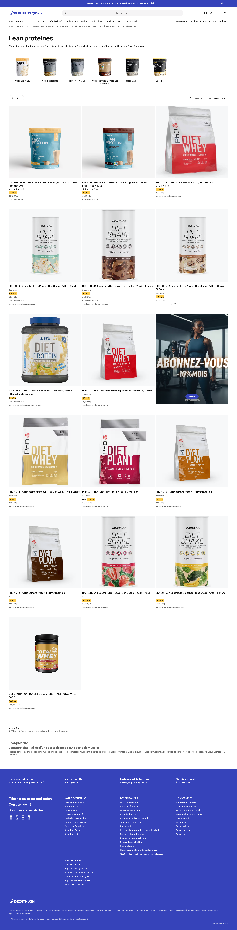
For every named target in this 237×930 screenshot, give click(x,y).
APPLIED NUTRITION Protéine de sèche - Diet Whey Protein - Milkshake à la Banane (41, 392)
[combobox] (218, 98)
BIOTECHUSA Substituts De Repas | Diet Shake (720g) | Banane (190, 592)
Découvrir (192, 397)
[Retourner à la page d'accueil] (26, 13)
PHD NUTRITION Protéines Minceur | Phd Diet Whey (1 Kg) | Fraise (117, 390)
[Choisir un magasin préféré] (205, 13)
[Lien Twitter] (17, 817)
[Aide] (211, 13)
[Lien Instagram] (29, 817)
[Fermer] (226, 3)
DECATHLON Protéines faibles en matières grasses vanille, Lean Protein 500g (44, 184)
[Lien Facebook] (11, 817)
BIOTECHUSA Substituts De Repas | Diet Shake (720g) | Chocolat (118, 286)
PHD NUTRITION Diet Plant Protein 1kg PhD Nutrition (110, 491)
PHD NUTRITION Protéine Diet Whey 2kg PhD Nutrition (185, 182)
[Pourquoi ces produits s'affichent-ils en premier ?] (191, 98)
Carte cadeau (220, 21)
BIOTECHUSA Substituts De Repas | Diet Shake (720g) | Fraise (116, 592)
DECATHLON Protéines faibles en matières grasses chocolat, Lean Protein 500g (116, 184)
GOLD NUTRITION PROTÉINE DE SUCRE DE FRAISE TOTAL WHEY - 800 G (43, 696)
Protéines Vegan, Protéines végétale (104, 82)
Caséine (160, 81)
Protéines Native (77, 81)
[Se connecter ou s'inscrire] (218, 13)
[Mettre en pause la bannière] (221, 3)
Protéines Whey (22, 81)
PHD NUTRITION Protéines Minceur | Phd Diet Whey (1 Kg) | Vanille (44, 491)
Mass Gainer (132, 81)
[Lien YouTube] (23, 817)
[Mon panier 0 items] (225, 13)
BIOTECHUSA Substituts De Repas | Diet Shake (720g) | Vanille (43, 286)
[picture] (45, 142)
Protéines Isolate (49, 81)
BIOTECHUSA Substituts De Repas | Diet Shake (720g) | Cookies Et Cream (191, 288)
